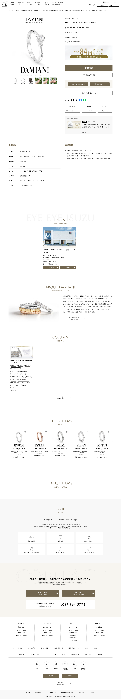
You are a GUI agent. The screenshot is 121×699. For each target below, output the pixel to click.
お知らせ (96, 648)
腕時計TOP (21, 627)
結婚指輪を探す (73, 637)
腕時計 (12, 3)
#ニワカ (13, 376)
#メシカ (13, 379)
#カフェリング (14, 374)
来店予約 (102, 5)
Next (112, 441)
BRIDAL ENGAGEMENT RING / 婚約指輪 (54, 10)
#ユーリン (13, 382)
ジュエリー (21, 3)
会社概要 (28, 692)
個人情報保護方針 (39, 692)
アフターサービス (17, 648)
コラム (86, 648)
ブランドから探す (21, 630)
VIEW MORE (67, 250)
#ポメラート (28, 376)
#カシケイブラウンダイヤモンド (18, 371)
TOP (9, 10)
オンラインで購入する (21, 635)
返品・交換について (74, 648)
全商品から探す (73, 632)
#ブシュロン (21, 376)
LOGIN (115, 2)
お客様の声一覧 (75, 654)
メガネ (39, 3)
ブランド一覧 (52, 654)
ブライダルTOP (15, 10)
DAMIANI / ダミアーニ (39, 10)
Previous (9, 441)
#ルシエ (24, 385)
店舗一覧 (47, 3)
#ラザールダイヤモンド (23, 382)
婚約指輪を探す (73, 635)
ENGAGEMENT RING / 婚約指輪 (72, 10)
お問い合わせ (113, 5)
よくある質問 (44, 648)
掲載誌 (100, 654)
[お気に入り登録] (25, 432)
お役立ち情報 (31, 648)
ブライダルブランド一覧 (26, 10)
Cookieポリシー (52, 692)
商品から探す (21, 632)
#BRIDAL (13, 365)
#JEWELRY (20, 365)
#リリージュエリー (15, 385)
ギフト (106, 648)
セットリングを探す (73, 640)
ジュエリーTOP (47, 627)
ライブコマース (89, 654)
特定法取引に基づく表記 (67, 692)
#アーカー (27, 365)
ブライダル (29, 3)
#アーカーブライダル (16, 368)
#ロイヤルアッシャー (16, 388)
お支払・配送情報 (58, 648)
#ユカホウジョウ (22, 379)
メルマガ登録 (80, 692)
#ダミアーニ (22, 374)
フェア (63, 654)
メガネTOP (99, 627)
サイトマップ (92, 692)
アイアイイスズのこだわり (57, 3)
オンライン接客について (89, 93)
